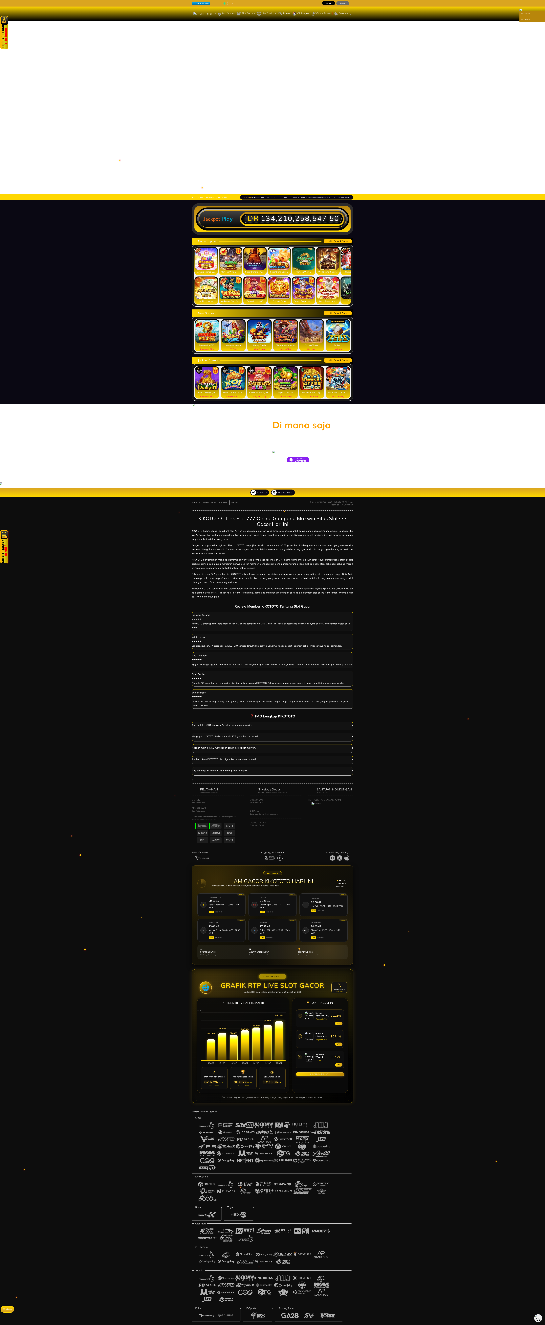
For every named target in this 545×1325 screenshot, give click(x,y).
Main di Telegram (202, 3)
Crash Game (323, 13)
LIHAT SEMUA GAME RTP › (320, 1074)
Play (227, 218)
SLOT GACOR (196, 502)
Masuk (328, 3)
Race (286, 13)
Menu (8, 1309)
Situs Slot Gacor (285, 492)
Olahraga (302, 13)
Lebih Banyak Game (338, 241)
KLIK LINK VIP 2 (525, 19)
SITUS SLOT (234, 502)
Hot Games (228, 13)
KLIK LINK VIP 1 (525, 13)
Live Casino (268, 13)
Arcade (343, 13)
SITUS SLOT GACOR (209, 502)
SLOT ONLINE (223, 502)
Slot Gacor (248, 13)
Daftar (342, 3)
